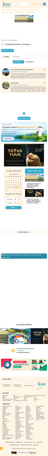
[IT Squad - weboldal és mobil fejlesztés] (33, 453)
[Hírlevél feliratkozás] (32, 4)
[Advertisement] (24, 102)
